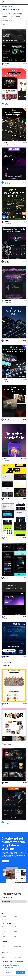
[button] (14, 24)
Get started (20, 2)
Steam (10, 6)
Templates (4, 6)
